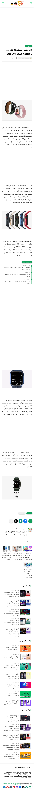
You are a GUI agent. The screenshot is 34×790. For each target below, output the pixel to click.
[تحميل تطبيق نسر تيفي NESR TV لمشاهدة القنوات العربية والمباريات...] (25, 621)
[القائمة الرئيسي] (31, 3)
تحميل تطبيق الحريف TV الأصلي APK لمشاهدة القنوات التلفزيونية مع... (12, 603)
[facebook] (20, 787)
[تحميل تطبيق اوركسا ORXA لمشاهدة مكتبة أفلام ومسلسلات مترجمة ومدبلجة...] (25, 630)
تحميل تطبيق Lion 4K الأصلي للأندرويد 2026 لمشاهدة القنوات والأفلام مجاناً (11, 747)
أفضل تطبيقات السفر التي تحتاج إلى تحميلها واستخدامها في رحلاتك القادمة (11, 756)
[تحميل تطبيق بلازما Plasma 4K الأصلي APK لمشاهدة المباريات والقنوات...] (25, 593)
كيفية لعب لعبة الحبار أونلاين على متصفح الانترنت (11, 648)
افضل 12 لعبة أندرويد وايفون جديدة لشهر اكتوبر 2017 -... (17, 282)
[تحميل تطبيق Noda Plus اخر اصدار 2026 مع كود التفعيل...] (25, 703)
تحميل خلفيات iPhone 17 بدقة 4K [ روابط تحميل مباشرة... (6, 556)
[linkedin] (4, 787)
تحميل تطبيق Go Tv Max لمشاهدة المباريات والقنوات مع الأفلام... (11, 613)
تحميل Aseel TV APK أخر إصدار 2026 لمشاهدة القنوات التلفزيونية (12, 676)
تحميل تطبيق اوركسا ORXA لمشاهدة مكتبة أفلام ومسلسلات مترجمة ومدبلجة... (11, 632)
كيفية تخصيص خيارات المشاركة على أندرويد (13, 694)
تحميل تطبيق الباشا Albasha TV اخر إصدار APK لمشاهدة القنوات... (11, 658)
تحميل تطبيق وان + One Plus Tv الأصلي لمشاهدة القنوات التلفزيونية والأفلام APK (12, 719)
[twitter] (23, 787)
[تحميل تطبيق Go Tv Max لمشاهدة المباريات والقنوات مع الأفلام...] (25, 612)
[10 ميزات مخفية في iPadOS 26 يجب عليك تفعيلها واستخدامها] (27, 564)
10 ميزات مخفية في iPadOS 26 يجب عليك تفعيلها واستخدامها (28, 573)
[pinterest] (14, 787)
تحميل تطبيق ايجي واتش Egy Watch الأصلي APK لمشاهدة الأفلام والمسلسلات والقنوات (11, 738)
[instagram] (17, 787)
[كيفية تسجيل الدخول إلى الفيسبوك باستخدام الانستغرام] (25, 685)
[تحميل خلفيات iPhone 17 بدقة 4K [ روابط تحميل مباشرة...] (6, 548)
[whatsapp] (26, 787)
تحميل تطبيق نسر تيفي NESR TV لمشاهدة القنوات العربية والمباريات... (11, 622)
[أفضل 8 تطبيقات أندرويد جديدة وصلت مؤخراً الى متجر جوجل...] (25, 666)
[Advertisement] (17, 27)
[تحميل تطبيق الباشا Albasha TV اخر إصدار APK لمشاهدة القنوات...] (25, 657)
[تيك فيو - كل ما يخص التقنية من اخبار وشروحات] (17, 3)
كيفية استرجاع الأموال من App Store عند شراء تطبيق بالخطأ (17, 556)
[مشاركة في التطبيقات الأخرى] (11, 521)
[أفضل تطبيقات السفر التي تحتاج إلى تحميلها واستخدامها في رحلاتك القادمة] (25, 755)
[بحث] (3, 3)
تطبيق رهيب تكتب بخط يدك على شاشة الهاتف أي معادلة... (17, 275)
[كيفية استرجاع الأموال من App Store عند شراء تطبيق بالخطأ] (17, 548)
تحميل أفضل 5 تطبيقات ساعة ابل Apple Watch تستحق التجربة (27, 556)
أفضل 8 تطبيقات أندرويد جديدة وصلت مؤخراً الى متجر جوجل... (11, 667)
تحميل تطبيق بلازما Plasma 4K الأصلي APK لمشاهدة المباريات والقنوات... (11, 594)
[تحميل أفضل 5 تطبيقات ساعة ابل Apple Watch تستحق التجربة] (27, 548)
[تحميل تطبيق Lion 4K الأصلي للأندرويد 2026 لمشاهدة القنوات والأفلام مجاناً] (25, 746)
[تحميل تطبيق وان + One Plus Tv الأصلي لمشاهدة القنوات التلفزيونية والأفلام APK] (25, 717)
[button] (25, 521)
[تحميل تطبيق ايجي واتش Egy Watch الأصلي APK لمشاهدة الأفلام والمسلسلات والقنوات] (25, 736)
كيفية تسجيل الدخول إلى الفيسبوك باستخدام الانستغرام (12, 686)
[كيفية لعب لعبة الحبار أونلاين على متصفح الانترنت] (25, 648)
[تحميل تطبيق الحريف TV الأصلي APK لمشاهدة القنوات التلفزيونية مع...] (25, 602)
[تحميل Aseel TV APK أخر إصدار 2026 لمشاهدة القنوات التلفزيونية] (25, 675)
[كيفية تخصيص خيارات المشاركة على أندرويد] (25, 694)
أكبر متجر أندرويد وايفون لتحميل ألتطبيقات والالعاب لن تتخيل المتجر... (16, 268)
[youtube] (7, 787)
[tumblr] (10, 787)
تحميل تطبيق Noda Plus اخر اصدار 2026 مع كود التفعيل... (11, 703)
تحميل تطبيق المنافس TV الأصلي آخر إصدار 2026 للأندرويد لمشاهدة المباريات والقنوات (11, 728)
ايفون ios (28, 46)
